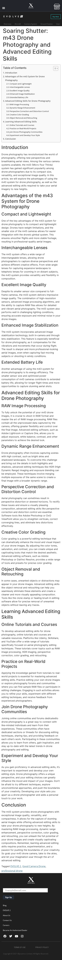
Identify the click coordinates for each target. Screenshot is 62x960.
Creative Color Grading (19, 114)
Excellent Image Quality (20, 90)
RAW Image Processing (19, 104)
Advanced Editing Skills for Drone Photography (27, 101)
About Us (6, 915)
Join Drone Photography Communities (26, 132)
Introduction (11, 72)
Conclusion (10, 138)
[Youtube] (16, 936)
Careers (6, 925)
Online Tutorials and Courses (22, 125)
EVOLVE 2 (15, 866)
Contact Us (7, 920)
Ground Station (47, 24)
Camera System (30, 24)
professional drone (12, 870)
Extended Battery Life (19, 97)
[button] (3, 8)
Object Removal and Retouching (23, 118)
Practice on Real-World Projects (23, 128)
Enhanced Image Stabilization (22, 94)
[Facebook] (5, 936)
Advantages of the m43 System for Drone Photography (25, 78)
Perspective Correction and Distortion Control (29, 111)
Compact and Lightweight (21, 83)
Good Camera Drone (34, 866)
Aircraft (18, 24)
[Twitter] (11, 936)
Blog (4, 905)
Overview (7, 24)
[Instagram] (22, 936)
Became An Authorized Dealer (15, 930)
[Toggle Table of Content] (54, 68)
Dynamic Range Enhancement (22, 107)
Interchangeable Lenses (20, 87)
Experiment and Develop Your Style (25, 135)
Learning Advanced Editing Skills (21, 121)
